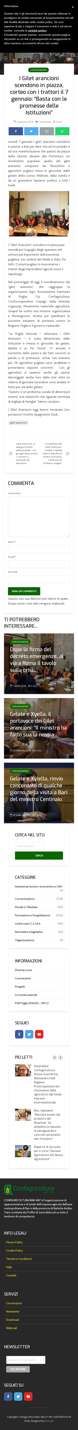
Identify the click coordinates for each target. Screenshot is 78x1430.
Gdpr (9, 1267)
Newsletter (12, 1311)
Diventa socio (23, 970)
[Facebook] (19, 1034)
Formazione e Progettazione (32, 915)
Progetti (20, 986)
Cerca (39, 855)
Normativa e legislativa (29, 932)
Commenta (45, 121)
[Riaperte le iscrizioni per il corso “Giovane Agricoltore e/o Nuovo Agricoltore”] (23, 1151)
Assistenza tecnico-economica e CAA (38, 886)
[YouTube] (39, 1034)
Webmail (11, 1328)
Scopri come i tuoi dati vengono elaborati (36, 603)
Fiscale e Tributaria (26, 907)
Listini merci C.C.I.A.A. (28, 923)
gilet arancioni (18, 422)
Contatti (11, 1275)
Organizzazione (24, 940)
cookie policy (37, 30)
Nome (12, 542)
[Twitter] (29, 1034)
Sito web (12, 572)
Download (12, 1320)
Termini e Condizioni (19, 1259)
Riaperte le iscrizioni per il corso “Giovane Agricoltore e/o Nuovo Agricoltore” (48, 1153)
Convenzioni (23, 978)
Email (12, 557)
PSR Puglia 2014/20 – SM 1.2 (32, 1003)
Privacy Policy (14, 1242)
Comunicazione (38, 70)
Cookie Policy (14, 1250)
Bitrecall (49, 1420)
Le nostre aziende (26, 995)
